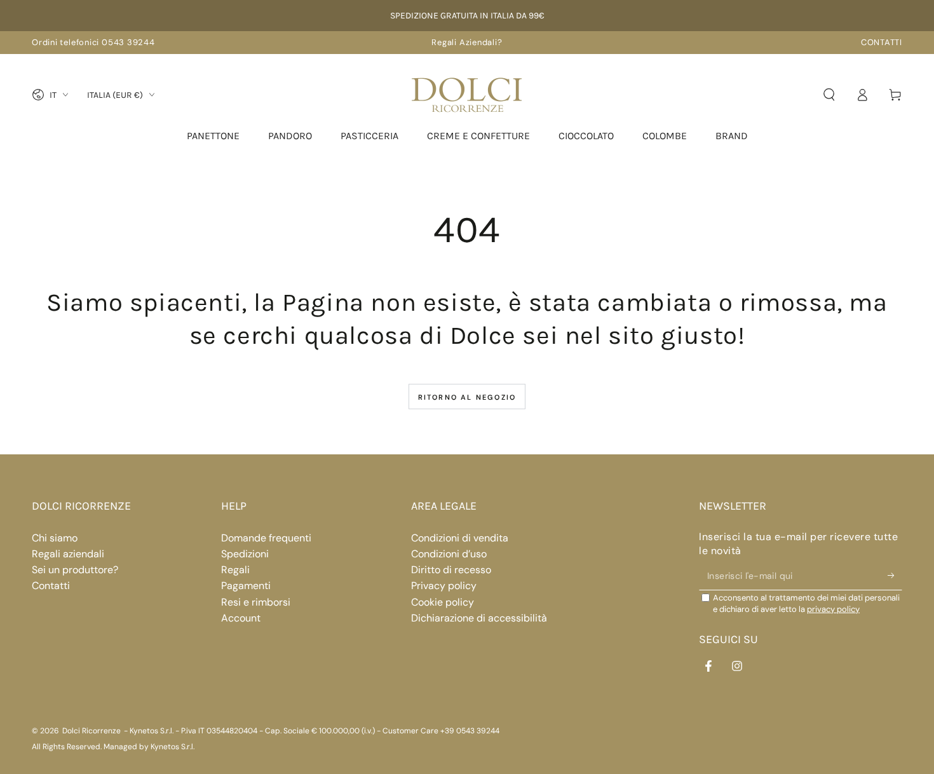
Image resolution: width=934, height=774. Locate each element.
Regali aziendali (68, 553)
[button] (829, 95)
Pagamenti (246, 585)
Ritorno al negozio (467, 397)
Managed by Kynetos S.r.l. (149, 747)
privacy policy (833, 609)
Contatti (51, 585)
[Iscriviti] (895, 576)
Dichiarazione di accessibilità (479, 618)
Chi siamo (55, 538)
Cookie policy (442, 602)
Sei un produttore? (75, 569)
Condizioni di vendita (459, 538)
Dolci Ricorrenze (91, 731)
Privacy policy (444, 585)
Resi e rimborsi (255, 602)
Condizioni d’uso (449, 553)
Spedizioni (245, 553)
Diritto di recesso (451, 569)
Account (241, 618)
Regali (235, 569)
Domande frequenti (266, 538)
